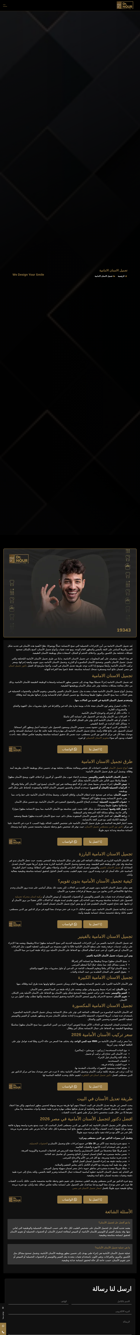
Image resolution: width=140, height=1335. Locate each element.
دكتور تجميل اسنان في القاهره (96, 1075)
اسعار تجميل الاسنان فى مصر (87, 1188)
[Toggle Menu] (4, 5)
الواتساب (67, 749)
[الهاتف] (3, 1332)
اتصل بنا (94, 749)
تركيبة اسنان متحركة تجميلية (28, 896)
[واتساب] (3, 1326)
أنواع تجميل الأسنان (118, 768)
